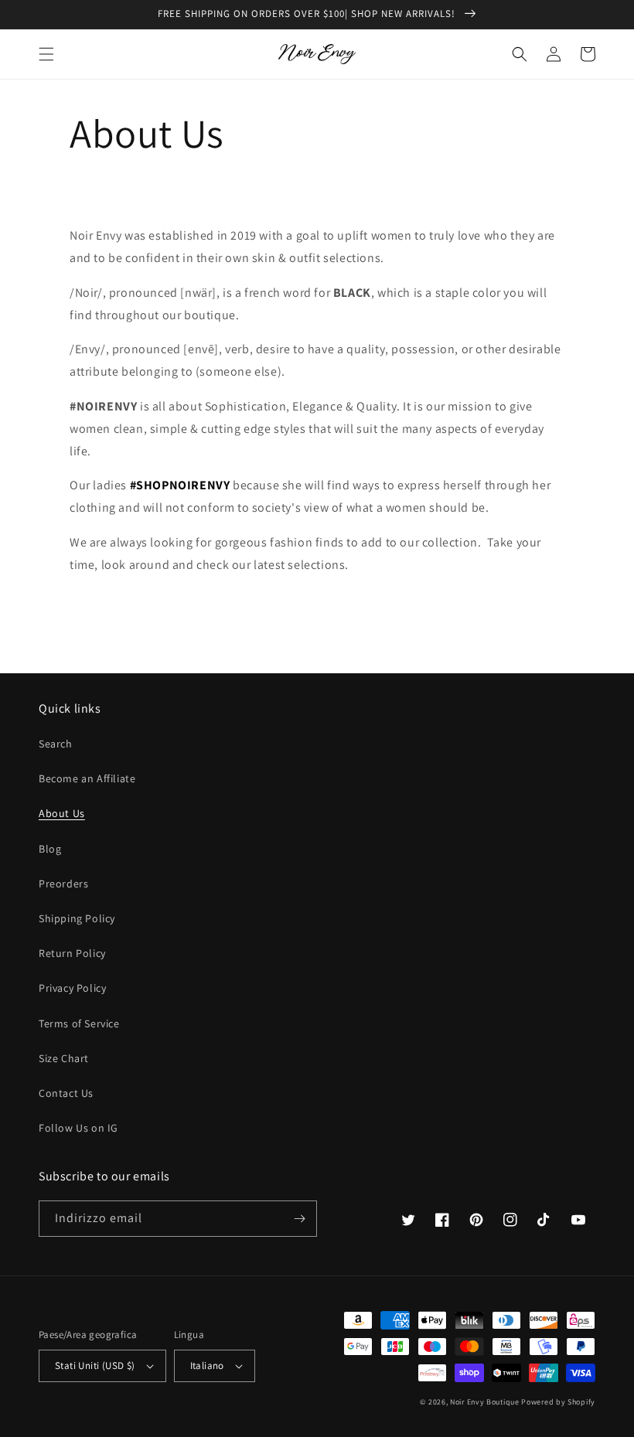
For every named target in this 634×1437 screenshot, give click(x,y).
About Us (62, 813)
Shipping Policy (77, 918)
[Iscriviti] (299, 1218)
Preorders (63, 883)
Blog (50, 849)
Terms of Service (79, 1023)
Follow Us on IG (78, 1128)
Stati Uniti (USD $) (95, 1365)
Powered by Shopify (558, 1402)
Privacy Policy (72, 988)
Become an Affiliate (87, 778)
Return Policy (72, 953)
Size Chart (64, 1058)
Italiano (207, 1365)
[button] (46, 54)
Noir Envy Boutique (485, 1402)
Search (56, 744)
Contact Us (66, 1093)
